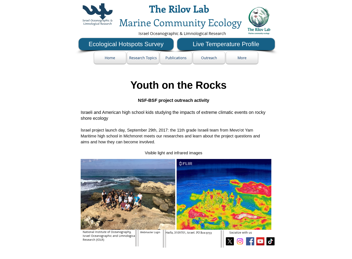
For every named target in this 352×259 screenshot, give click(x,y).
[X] (230, 241)
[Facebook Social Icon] (250, 241)
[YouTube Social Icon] (260, 241)
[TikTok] (270, 241)
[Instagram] (240, 241)
